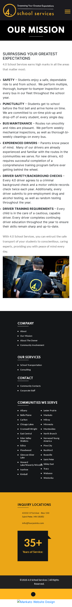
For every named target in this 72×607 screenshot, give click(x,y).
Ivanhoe (24, 469)
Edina (23, 445)
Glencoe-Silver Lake (27, 456)
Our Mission (26, 336)
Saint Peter (49, 459)
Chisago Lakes (27, 424)
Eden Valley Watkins (25, 439)
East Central (26, 433)
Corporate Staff (27, 390)
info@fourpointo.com (33, 523)
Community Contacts (30, 386)
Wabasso (48, 473)
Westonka (48, 478)
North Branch (50, 433)
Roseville (48, 455)
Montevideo (49, 429)
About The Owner (29, 340)
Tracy (46, 469)
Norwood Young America (51, 439)
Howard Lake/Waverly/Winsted (29, 463)
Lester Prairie (50, 410)
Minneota (48, 424)
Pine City (48, 445)
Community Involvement (32, 345)
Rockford (48, 450)
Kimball (24, 474)
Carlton (24, 420)
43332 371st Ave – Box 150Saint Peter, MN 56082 (35, 515)
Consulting (25, 370)
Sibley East (49, 464)
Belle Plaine (25, 415)
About (23, 331)
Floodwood (25, 450)
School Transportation (31, 365)
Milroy (47, 420)
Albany (23, 410)
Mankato (48, 415)
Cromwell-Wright (28, 429)
